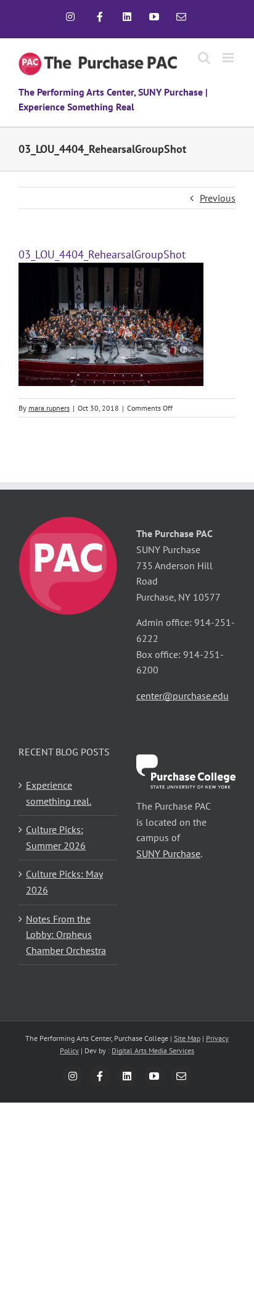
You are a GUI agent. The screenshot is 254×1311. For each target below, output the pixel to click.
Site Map (187, 1038)
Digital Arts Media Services (153, 1050)
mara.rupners (49, 408)
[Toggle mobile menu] (229, 57)
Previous (218, 198)
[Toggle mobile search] (204, 57)
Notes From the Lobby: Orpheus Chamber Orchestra (66, 934)
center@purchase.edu (182, 695)
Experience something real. (58, 793)
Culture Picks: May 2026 (64, 882)
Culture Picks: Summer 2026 (56, 837)
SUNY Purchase (168, 853)
